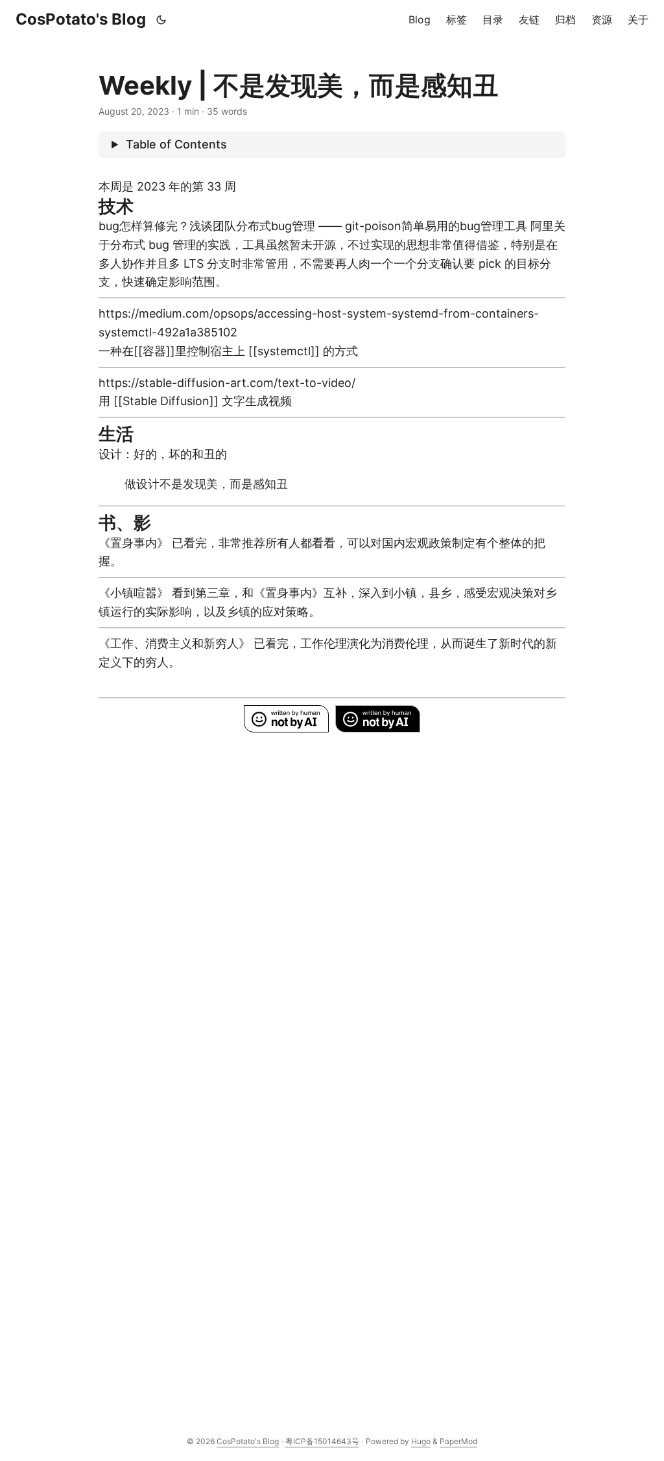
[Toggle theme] (161, 19)
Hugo (421, 1441)
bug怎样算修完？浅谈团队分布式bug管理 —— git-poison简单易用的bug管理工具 (313, 226)
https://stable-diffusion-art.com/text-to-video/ (227, 383)
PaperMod (458, 1441)
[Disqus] (332, 901)
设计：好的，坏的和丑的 (163, 454)
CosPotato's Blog (81, 19)
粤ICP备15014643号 (322, 1441)
